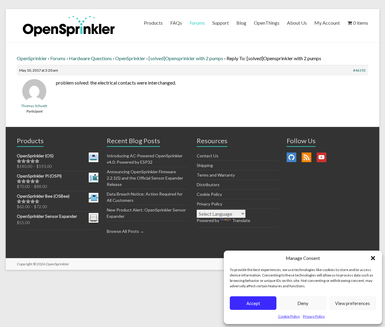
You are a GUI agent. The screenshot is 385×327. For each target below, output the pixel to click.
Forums (197, 23)
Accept (253, 303)
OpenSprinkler (32, 58)
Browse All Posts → (125, 231)
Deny (302, 303)
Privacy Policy (314, 316)
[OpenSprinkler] (69, 26)
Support (220, 23)
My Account (327, 23)
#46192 (359, 70)
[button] (373, 258)
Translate (241, 220)
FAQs (176, 23)
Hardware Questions (90, 58)
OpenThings (266, 23)
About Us (297, 23)
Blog (241, 23)
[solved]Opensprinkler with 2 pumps (186, 58)
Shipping (205, 165)
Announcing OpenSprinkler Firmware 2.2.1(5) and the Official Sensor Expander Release (145, 178)
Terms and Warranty (216, 174)
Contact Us (207, 155)
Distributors (208, 184)
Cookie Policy (289, 316)
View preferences (352, 303)
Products (153, 23)
